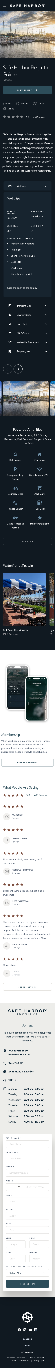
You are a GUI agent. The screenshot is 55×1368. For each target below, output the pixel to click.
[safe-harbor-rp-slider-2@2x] (26, 398)
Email (10, 1166)
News (28, 1345)
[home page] (27, 5)
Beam (32, 1238)
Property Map (24, 351)
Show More (41, 938)
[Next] (18, 369)
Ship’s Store (23, 333)
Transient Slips (24, 305)
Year (8, 1224)
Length (10, 1238)
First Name (13, 1138)
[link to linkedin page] (35, 1330)
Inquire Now (25, 90)
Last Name (12, 1152)
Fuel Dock (22, 324)
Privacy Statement (36, 1358)
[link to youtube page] (30, 1330)
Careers (27, 1339)
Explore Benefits (27, 763)
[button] (5, 5)
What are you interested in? (24, 1267)
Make (9, 1195)
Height (33, 1252)
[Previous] (7, 369)
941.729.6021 (15, 1063)
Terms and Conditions (16, 1358)
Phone (10, 1181)
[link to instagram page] (24, 1330)
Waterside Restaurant (28, 342)
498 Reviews (38, 117)
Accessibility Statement (20, 1360)
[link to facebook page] (19, 1330)
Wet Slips (21, 186)
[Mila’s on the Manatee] (24, 606)
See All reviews (27, 987)
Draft (9, 1252)
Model (10, 1209)
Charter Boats (24, 315)
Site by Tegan (39, 1360)
